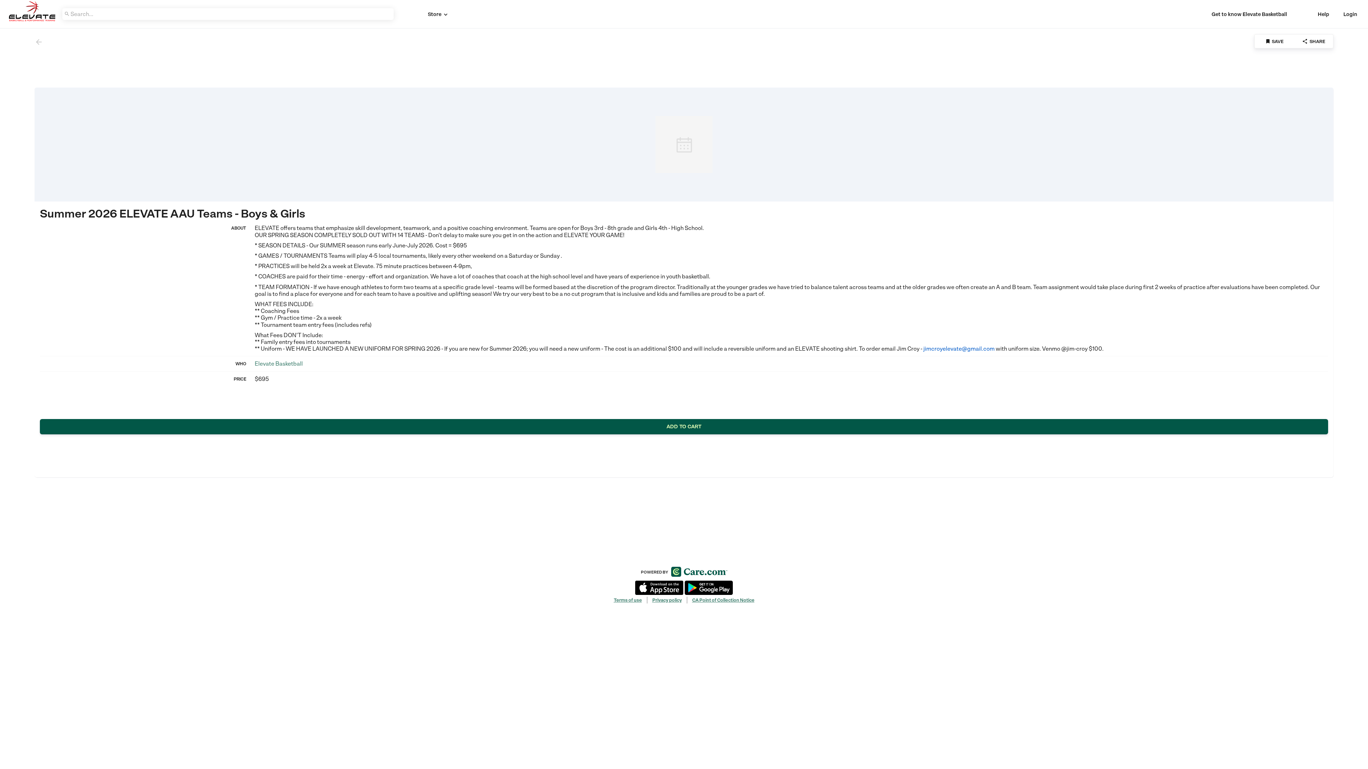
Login (1350, 14)
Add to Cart (684, 426)
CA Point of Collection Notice (723, 600)
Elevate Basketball (279, 363)
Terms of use (628, 600)
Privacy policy (667, 600)
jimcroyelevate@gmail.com (959, 348)
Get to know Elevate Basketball (1249, 14)
